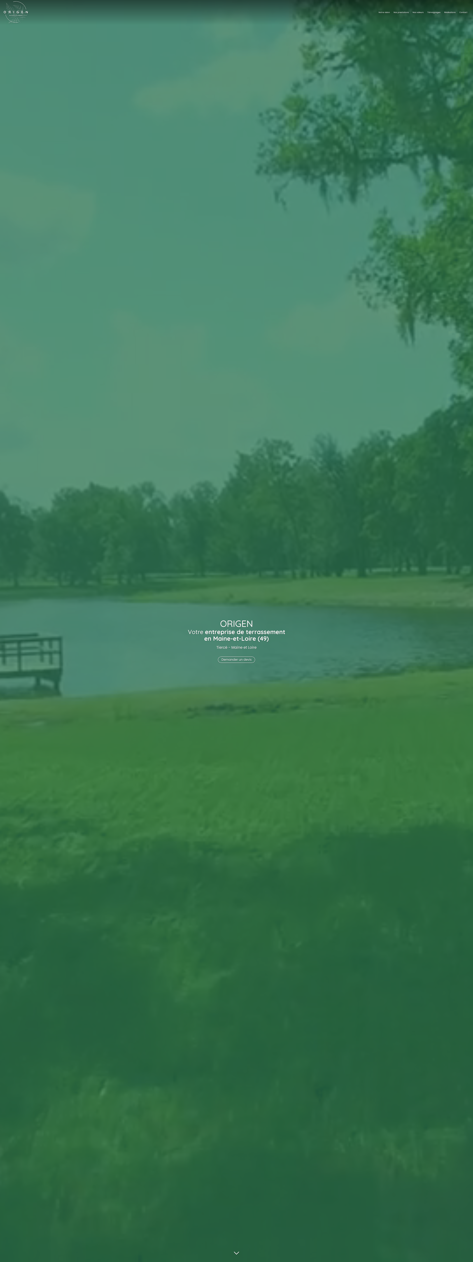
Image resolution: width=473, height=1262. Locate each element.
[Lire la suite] (236, 1253)
